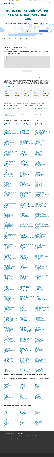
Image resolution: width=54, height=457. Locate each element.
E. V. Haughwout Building (8, 329)
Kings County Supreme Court (25, 232)
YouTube (23, 449)
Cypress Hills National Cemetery (9, 307)
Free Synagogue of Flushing (24, 130)
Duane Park (6, 326)
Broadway (6, 205)
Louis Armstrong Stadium (24, 258)
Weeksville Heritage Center (40, 353)
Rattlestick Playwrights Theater (40, 186)
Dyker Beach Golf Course (8, 328)
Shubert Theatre (38, 222)
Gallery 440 (22, 136)
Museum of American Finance (25, 320)
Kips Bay (21, 393)
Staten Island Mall (38, 254)
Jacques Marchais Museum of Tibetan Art (27, 206)
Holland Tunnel (22, 182)
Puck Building (37, 172)
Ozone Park (37, 411)
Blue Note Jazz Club (7, 195)
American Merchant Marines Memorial (10, 150)
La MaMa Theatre (23, 235)
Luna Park (21, 265)
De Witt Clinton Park (7, 317)
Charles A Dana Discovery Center (10, 258)
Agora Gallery (6, 136)
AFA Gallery (6, 134)
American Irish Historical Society (9, 149)
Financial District (22, 384)
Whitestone (37, 425)
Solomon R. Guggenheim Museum (41, 233)
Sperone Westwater (38, 237)
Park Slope (37, 386)
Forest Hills (22, 411)
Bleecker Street (7, 193)
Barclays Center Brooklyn (8, 170)
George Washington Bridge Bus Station (26, 143)
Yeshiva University (38, 370)
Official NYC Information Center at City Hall (42, 131)
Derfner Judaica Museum (8, 319)
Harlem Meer (22, 170)
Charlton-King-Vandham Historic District (11, 420)
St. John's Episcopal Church (40, 245)
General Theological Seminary (25, 141)
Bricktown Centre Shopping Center (10, 203)
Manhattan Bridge (23, 278)
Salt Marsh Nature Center (39, 212)
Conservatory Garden (8, 302)
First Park (5, 352)
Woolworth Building (38, 368)
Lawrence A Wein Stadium (24, 239)
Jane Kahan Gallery (23, 212)
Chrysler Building (7, 274)
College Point (6, 421)
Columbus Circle (7, 299)
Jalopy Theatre (22, 207)
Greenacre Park (22, 161)
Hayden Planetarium (23, 171)
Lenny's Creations (23, 247)
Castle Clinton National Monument (10, 246)
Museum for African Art (23, 319)
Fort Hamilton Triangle (8, 367)
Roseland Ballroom (38, 204)
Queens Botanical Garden (39, 174)
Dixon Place (6, 322)
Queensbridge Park (38, 182)
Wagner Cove (37, 347)
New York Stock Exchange (24, 367)
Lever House (22, 254)
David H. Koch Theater (8, 315)
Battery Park (6, 177)
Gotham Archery (22, 145)
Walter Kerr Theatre (38, 348)
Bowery (5, 388)
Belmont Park (6, 184)
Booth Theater (6, 196)
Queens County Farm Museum (40, 177)
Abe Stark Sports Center (8, 129)
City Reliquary (6, 286)
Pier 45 (36, 156)
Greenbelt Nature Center (24, 162)
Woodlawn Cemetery (38, 367)
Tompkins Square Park (39, 318)
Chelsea (5, 393)
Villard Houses (37, 343)
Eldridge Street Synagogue (8, 338)
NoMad (36, 385)
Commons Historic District (8, 397)
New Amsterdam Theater (24, 349)
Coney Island (6, 398)
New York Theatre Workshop (25, 369)
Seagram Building (38, 219)
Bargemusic (6, 171)
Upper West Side (38, 398)
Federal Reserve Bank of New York (10, 350)
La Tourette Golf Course (24, 236)
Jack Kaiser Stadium (23, 202)
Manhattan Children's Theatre (25, 279)
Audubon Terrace (7, 165)
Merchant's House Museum (24, 297)
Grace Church (22, 150)
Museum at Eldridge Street (24, 318)
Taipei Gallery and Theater (39, 268)
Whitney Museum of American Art (40, 359)
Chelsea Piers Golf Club (8, 264)
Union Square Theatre (39, 332)
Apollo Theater (6, 156)
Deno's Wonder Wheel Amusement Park (11, 318)
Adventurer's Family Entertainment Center (11, 133)
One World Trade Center (39, 134)
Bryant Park (6, 237)
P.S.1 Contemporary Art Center (40, 140)
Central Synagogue (7, 255)
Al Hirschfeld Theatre (7, 139)
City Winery (6, 288)
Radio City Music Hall (38, 183)
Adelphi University (7, 132)
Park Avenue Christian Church (40, 145)
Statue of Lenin (37, 258)
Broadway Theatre (7, 206)
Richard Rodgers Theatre (39, 192)
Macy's (21, 269)
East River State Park (7, 330)
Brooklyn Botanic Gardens (8, 215)
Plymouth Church (38, 160)
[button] (5, 57)
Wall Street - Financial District (40, 399)
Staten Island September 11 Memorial (41, 256)
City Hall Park (6, 285)
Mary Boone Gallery (23, 289)
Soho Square (37, 232)
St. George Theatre (38, 243)
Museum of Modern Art (23, 327)
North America (11, 38)
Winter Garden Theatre (39, 364)
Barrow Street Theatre (8, 173)
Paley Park (37, 143)
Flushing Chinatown (23, 386)
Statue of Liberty (38, 259)
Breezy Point (6, 415)
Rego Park (37, 413)
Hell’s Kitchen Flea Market (24, 174)
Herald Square (22, 175)
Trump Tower (37, 327)
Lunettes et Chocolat (23, 266)
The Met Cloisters (38, 291)
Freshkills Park (22, 131)
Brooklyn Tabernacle (7, 233)
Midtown (21, 399)
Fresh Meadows (22, 412)
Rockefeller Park (38, 198)
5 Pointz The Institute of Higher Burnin (10, 123)
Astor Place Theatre (7, 162)
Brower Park (6, 236)
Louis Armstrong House (24, 257)
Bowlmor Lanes (6, 201)
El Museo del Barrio (7, 337)
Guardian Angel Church (24, 166)
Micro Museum (22, 306)
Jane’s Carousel (22, 213)
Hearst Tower (22, 172)
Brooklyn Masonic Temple (8, 228)
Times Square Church (39, 317)
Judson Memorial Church (24, 224)
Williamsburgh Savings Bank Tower (41, 362)
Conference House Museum (9, 301)
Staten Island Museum (39, 255)
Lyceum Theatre (22, 268)
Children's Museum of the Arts (9, 268)
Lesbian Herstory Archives (24, 250)
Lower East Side (22, 396)
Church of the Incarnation (8, 281)
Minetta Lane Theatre (23, 307)
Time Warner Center (38, 315)
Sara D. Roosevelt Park (39, 213)
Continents (6, 38)
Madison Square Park (23, 274)
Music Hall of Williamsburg (24, 336)
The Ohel (36, 297)
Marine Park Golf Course (24, 285)
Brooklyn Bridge (7, 218)
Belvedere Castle (7, 186)
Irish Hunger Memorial (23, 196)
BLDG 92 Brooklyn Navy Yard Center (10, 192)
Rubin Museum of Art (38, 205)
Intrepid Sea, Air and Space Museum (26, 192)
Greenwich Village (23, 413)
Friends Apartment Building (24, 133)
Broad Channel (6, 416)
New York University (38, 123)
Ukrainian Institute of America (40, 329)
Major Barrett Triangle (23, 277)
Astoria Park (6, 163)
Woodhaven (37, 426)
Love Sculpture (22, 260)
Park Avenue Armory (38, 144)
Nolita (36, 384)
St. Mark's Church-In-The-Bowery (40, 248)
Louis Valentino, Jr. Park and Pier (25, 259)
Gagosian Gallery (23, 135)
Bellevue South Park (7, 183)
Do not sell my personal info (39, 447)
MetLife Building (22, 299)
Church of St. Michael (8, 278)
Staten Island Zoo (38, 257)
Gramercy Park (22, 152)
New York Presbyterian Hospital (25, 362)
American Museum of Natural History (10, 151)
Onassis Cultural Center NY (39, 133)
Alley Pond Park (7, 144)
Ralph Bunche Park (38, 184)
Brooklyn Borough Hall (8, 214)
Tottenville (37, 394)
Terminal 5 (37, 269)
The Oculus (37, 296)
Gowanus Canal (22, 149)
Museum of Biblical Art (23, 322)
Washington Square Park (39, 350)
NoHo (36, 383)
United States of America (19, 38)
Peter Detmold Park (38, 154)
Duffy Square (6, 327)
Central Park (6, 253)
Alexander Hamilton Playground (9, 140)
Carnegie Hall (6, 245)
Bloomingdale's (6, 194)
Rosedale (36, 419)
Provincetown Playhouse (39, 171)
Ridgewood (37, 415)
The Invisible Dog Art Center (40, 284)
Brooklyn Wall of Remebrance (9, 235)
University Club (37, 336)
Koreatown (21, 394)
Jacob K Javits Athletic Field (24, 203)
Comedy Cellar (6, 300)
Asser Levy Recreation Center (9, 161)
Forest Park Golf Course (8, 361)
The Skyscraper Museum (39, 302)
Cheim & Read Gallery (8, 260)
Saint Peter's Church (38, 208)
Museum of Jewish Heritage (24, 326)
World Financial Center (39, 369)
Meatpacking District (23, 398)
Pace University (37, 141)
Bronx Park (6, 207)
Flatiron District (22, 385)
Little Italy (21, 395)
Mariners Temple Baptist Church (25, 286)
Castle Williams (6, 247)
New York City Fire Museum (24, 359)
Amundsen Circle (7, 153)
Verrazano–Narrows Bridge (39, 340)
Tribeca (36, 395)
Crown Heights (6, 399)
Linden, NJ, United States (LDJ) (9, 115)
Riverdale (36, 389)
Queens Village (37, 412)
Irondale (21, 198)
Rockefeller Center (38, 197)
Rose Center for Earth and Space (41, 203)
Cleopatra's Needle (7, 290)
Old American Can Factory (39, 132)
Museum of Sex (22, 328)
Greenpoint (22, 389)
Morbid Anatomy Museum (24, 310)
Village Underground (38, 342)
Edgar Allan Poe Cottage (8, 333)
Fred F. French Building (24, 129)
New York (26, 38)
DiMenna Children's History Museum (10, 320)
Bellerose (6, 414)
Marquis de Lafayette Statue (24, 287)
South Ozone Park (38, 420)
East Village (45, 38)
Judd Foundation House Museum (25, 223)
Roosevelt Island (38, 202)
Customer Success (29, 447)
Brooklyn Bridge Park (7, 219)
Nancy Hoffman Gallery (24, 337)
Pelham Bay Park (38, 150)
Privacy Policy (19, 454)
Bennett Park (6, 187)
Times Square (37, 316)
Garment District (22, 388)
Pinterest (33, 449)
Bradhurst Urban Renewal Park (9, 202)
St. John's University (38, 246)
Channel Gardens (7, 257)
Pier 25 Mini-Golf (38, 155)
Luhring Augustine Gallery (24, 264)
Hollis (21, 414)
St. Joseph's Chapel (38, 247)
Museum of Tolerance (23, 333)
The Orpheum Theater (39, 298)
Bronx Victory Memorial (8, 208)
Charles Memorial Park (8, 259)
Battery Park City (7, 384)
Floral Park (6, 426)
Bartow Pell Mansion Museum (9, 174)
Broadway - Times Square (8, 389)
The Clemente (37, 274)
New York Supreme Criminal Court (25, 368)
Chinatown (6, 394)
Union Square (37, 331)
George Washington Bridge (24, 142)
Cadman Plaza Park (7, 239)
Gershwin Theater (23, 144)
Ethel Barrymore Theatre (8, 343)
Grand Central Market (23, 154)
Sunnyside (37, 424)
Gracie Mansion (22, 151)
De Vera (5, 316)
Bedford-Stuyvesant (7, 385)
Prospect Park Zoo (38, 170)
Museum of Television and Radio (25, 329)
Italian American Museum (24, 201)
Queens (36, 387)
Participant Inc (37, 146)
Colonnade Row (7, 296)
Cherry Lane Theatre (7, 265)
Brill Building (6, 204)
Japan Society (22, 214)
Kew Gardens (22, 419)
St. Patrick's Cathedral (39, 249)
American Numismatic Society (9, 152)
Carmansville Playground (8, 244)
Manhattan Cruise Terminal (24, 280)
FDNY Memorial (7, 348)
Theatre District (37, 393)
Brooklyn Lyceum (7, 227)
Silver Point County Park (39, 223)
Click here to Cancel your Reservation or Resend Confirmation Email (17, 441)
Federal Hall (6, 349)
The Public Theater (38, 301)
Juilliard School (22, 225)
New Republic (22, 353)
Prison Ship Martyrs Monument (40, 164)
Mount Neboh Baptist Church (25, 316)
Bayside (5, 413)
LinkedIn (30, 449)
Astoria (5, 412)
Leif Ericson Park (22, 246)
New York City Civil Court (24, 358)
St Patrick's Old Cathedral (39, 239)
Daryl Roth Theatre (7, 312)
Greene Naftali (22, 163)
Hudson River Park (23, 186)
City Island (6, 395)
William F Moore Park (38, 360)
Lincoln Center (22, 256)
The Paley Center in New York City (41, 299)
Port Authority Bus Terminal (39, 162)
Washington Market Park (39, 349)
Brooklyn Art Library (7, 213)
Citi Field (5, 284)
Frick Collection (22, 132)
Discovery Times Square (8, 321)
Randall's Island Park (38, 185)
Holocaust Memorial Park (24, 183)
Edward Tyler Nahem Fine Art (9, 336)
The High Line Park (38, 281)
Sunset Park (37, 264)
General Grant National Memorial (25, 140)
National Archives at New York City (25, 339)
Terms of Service (14, 454)
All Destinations (17, 447)
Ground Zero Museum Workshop (25, 165)
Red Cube (36, 187)
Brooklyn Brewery (7, 217)
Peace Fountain (38, 149)
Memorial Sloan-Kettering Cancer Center (27, 296)
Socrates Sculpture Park (39, 229)
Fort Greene (22, 387)
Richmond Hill (37, 414)
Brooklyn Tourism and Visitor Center (10, 234)
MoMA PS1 (21, 309)
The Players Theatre (38, 300)
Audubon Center (7, 164)
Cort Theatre (6, 306)
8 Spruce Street (7, 125)
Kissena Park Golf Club (23, 234)
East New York (6, 403)
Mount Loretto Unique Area (24, 315)
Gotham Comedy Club (23, 146)
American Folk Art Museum (8, 146)
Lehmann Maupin (23, 245)
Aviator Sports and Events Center (10, 167)
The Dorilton (37, 278)
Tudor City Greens (38, 328)
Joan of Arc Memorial (23, 217)
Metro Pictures (22, 300)
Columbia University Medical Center (10, 298)
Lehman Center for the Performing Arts (26, 244)
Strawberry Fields (38, 260)
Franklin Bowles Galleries (24, 123)
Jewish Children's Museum (24, 216)
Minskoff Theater (22, 308)
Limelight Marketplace (23, 255)
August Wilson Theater (8, 166)
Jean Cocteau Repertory (24, 215)
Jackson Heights (22, 416)
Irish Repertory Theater (24, 197)
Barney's (5, 172)
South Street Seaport (38, 235)
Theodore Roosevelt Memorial (40, 312)
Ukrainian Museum (38, 330)
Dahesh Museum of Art (8, 309)
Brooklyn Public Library (8, 232)
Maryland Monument (23, 290)
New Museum (22, 352)
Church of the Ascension (8, 279)
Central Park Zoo (7, 254)
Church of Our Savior (7, 275)
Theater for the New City (39, 305)
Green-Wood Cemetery (24, 164)
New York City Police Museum (25, 360)
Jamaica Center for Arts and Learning (26, 208)
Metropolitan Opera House (24, 302)
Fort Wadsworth (7, 371)
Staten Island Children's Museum (40, 253)
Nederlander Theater (23, 347)
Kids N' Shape (22, 229)
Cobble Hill (6, 396)
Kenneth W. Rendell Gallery (24, 228)
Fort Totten (6, 370)
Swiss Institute (37, 267)
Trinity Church (37, 326)
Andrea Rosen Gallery (8, 154)
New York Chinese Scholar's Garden (26, 357)
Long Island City (22, 422)
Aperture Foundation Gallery (9, 155)
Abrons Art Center (7, 130)
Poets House (37, 161)
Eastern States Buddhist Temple (9, 331)
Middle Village (22, 425)
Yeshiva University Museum (40, 371)
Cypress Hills (6, 400)
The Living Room (38, 288)
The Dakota (37, 277)
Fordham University (7, 359)
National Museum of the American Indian (26, 343)
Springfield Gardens (38, 422)
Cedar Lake (6, 250)
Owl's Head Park (38, 139)
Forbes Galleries (7, 357)
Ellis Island (6, 340)
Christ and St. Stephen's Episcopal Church (11, 270)
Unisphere (37, 333)
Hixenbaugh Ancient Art (24, 181)
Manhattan (21, 397)
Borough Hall (6, 197)
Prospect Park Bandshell (39, 167)
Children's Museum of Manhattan (9, 267)
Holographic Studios (23, 184)
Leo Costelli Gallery (23, 249)
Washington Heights (38, 400)
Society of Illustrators (38, 228)
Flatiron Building (7, 353)
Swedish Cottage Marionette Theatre (41, 266)
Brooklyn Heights (7, 390)
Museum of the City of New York (25, 331)
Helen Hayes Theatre (23, 173)
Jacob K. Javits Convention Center (26, 204)
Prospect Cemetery (38, 165)
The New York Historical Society (40, 295)
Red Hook (36, 388)
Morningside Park (23, 311)
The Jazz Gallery (38, 285)
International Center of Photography (26, 191)
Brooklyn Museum (7, 229)
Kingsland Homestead (23, 233)
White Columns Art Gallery (39, 357)
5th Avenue (6, 124)
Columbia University (7, 297)
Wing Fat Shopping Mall (39, 363)
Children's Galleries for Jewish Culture (10, 266)
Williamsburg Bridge (38, 361)
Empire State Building (7, 342)
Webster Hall (37, 352)
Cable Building (6, 238)
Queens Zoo (37, 181)
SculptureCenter (38, 218)
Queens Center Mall (38, 175)
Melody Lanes (22, 295)
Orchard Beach (37, 136)
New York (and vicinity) (33, 38)
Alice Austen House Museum (9, 142)
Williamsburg (37, 403)
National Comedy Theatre (24, 341)
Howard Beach (22, 415)
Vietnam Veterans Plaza (39, 341)
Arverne (5, 411)
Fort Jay (5, 369)
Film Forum (6, 351)
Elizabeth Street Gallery (8, 339)
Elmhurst (5, 424)
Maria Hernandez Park (23, 284)
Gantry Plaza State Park (24, 139)
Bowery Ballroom (7, 198)
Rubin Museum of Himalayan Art (40, 206)
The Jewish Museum (38, 287)
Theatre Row (37, 309)
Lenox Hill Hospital (23, 248)
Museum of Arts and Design (24, 321)
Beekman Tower (7, 181)
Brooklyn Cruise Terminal (8, 224)
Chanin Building (6, 256)
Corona (5, 422)
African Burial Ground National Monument (11, 135)
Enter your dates (27, 70)
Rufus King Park (37, 207)
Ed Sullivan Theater (7, 332)
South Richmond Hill (38, 421)
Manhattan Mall (22, 281)
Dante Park (6, 311)
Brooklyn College (7, 223)
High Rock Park (22, 177)
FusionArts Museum (23, 134)
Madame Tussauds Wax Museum (25, 270)
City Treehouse (7, 287)
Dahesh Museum (7, 308)
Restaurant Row (37, 191)
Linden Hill (21, 420)
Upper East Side (38, 397)
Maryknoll (21, 423)
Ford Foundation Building (8, 358)
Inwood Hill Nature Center (24, 193)
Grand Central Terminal (24, 155)
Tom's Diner (37, 319)
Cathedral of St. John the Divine (9, 248)
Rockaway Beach (38, 416)
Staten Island (37, 423)
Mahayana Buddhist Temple (24, 276)
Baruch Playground (7, 175)
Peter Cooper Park (38, 153)
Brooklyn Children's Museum (9, 222)
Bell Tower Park (7, 182)
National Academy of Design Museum (26, 338)
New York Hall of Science (24, 361)
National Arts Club (23, 340)
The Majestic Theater (38, 289)
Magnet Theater (22, 275)
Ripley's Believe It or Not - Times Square (42, 194)
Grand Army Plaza (23, 153)
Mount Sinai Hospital (23, 317)
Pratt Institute (37, 163)
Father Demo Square (7, 347)
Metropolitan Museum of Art (24, 301)
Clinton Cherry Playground (8, 291)
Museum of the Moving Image (25, 332)
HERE (21, 176)
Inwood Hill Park (22, 194)
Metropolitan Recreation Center (25, 305)
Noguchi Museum (38, 129)
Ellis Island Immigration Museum (9, 341)
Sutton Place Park (38, 265)
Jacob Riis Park (22, 205)
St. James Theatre (38, 244)
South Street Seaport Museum (40, 236)
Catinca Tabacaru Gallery (8, 249)
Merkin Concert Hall (23, 298)
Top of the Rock (38, 321)
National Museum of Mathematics (25, 342)
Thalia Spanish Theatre (39, 270)
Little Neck (21, 421)
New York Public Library (24, 363)
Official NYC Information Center (40, 130)
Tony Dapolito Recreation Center (40, 320)
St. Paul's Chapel (38, 250)
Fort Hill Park (6, 368)
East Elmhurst (6, 423)
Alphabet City (6, 383)
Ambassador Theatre (7, 145)
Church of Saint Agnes (8, 276)
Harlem (21, 390)
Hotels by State (23, 447)
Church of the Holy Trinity (8, 280)
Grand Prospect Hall (23, 156)
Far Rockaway (6, 425)
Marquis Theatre (22, 288)
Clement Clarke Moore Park (9, 289)
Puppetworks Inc (38, 173)
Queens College (38, 176)
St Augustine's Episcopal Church (40, 238)
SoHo (36, 390)
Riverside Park (37, 195)
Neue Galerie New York (24, 348)
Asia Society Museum (8, 160)
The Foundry (37, 280)
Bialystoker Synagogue (8, 191)
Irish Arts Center (22, 195)
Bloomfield (6, 386)
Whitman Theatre (38, 358)
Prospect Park (37, 166)
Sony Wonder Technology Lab (40, 234)
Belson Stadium (6, 185)
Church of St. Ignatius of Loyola (9, 277)
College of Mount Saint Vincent (9, 295)
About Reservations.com (9, 447)
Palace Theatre (37, 142)
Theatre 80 (37, 306)
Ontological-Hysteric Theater (40, 135)
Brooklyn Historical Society (8, 226)
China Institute (6, 269)
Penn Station (37, 152)
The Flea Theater (38, 279)
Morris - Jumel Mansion (24, 312)
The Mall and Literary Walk (39, 290)
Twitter (20, 449)
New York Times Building (24, 370)
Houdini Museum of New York (25, 185)
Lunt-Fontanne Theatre (24, 267)
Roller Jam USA (37, 201)
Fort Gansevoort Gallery (8, 364)
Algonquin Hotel (7, 141)
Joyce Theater (22, 222)
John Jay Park (22, 219)
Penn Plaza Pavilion (38, 151)
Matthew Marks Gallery (23, 291)
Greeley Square (22, 160)
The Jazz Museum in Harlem (40, 286)
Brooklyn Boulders (7, 216)
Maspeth (21, 424)
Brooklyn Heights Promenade (9, 225)
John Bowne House (23, 218)
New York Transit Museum (24, 371)
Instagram (27, 449)
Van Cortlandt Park (38, 339)
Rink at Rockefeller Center (39, 193)
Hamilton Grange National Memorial (26, 167)
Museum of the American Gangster (26, 330)
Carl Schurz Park (7, 243)
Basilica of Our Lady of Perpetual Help (10, 176)
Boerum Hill (6, 387)
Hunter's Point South (23, 187)
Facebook (16, 449)
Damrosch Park (6, 310)
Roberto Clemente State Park (40, 196)
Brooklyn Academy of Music (9, 212)
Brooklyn (5, 419)
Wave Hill (36, 351)
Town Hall (36, 322)
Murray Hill (21, 403)
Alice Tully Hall (6, 143)
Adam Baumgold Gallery (8, 131)
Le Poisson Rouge (23, 243)
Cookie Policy (25, 454)
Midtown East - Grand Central (25, 400)
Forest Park (6, 360)
